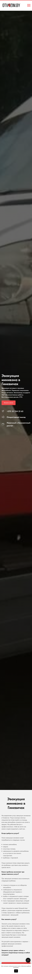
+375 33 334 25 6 (14, 411)
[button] (9, 402)
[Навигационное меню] (28, 5)
